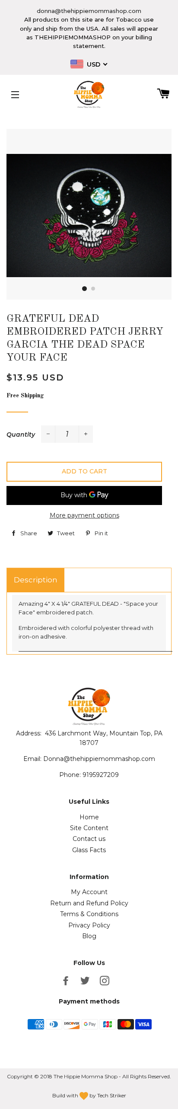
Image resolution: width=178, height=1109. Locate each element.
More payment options (84, 515)
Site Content (89, 828)
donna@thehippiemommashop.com (89, 10)
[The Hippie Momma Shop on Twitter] (86, 982)
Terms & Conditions (89, 914)
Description (35, 579)
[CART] (159, 94)
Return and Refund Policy (89, 903)
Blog (89, 936)
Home (89, 817)
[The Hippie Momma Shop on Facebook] (66, 982)
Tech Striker (111, 1095)
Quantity (20, 434)
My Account (89, 892)
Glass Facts (89, 850)
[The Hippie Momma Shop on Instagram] (105, 982)
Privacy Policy (89, 925)
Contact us (89, 839)
